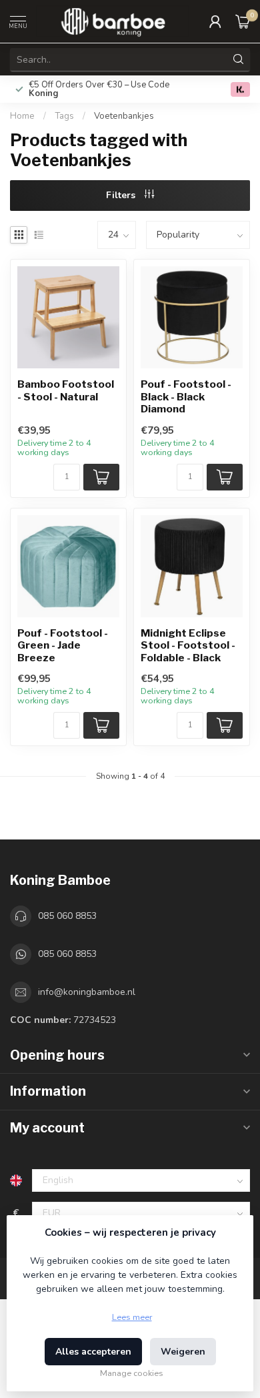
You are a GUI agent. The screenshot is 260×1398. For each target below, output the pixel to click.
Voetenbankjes (124, 116)
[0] (242, 21)
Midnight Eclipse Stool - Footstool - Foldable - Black (188, 645)
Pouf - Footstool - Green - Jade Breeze (62, 645)
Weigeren (183, 1351)
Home (22, 116)
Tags (64, 116)
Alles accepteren (93, 1351)
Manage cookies (131, 1373)
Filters (122, 195)
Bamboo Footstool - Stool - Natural (65, 390)
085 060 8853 (67, 916)
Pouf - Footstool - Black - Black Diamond (186, 396)
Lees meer (132, 1317)
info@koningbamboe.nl (86, 992)
